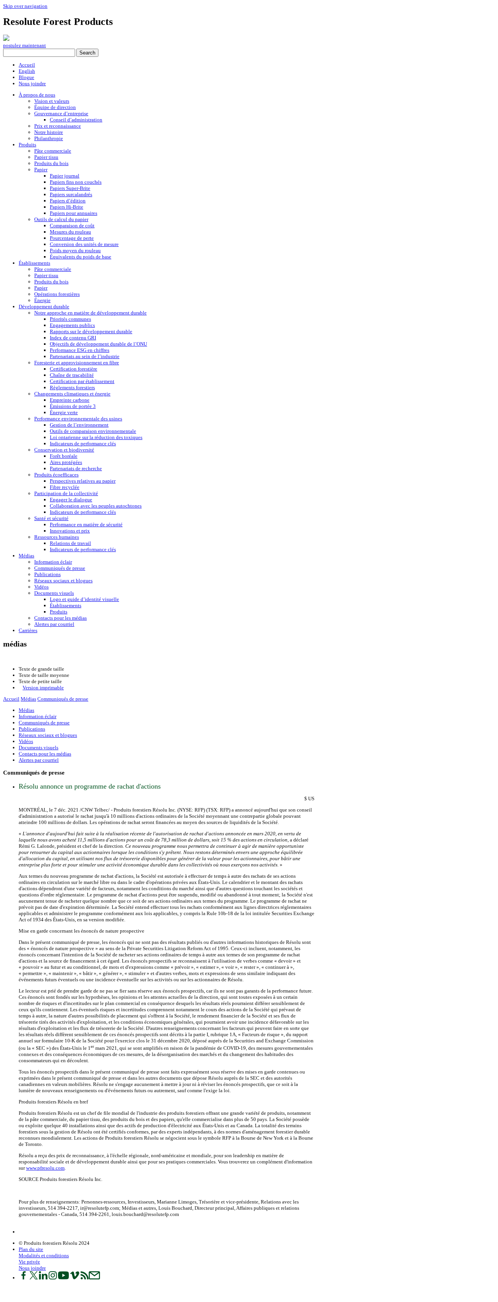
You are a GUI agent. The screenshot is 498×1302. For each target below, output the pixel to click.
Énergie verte (64, 412)
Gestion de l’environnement (79, 425)
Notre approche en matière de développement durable (90, 313)
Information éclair (53, 562)
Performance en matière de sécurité (86, 524)
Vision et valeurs (51, 101)
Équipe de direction (55, 107)
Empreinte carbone (69, 400)
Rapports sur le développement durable (91, 331)
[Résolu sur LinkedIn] (43, 1278)
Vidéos (41, 587)
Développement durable (44, 306)
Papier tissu (46, 157)
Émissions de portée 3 (73, 406)
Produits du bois (51, 163)
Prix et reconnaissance (57, 126)
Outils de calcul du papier (61, 219)
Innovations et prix (70, 531)
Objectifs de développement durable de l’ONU (98, 344)
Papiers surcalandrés (71, 194)
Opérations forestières (57, 294)
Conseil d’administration (76, 120)
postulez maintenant (24, 45)
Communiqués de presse (59, 568)
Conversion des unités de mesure (84, 244)
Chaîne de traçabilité (72, 375)
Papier (40, 169)
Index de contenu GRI (73, 338)
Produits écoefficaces (56, 475)
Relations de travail (70, 543)
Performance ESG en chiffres (79, 350)
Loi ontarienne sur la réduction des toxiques (96, 437)
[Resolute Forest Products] (6, 39)
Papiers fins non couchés (76, 182)
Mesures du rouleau (70, 232)
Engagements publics (72, 325)
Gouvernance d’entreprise (61, 113)
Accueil (27, 65)
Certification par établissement (82, 381)
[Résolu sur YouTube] (63, 1278)
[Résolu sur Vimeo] (74, 1278)
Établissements (34, 263)
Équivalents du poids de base (80, 257)
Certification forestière (73, 369)
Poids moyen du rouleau (75, 250)
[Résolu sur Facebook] (23, 1278)
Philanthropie (48, 138)
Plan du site (31, 1249)
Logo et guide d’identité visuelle (84, 599)
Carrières (28, 630)
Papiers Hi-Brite (66, 207)
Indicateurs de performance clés (83, 443)
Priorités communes (70, 319)
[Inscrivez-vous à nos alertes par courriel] (94, 1278)
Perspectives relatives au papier (83, 481)
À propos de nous (37, 95)
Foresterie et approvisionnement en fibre (76, 362)
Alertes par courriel (54, 624)
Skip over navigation (25, 6)
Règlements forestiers (72, 387)
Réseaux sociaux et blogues (63, 580)
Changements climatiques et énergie (72, 394)
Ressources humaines (56, 537)
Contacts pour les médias (60, 618)
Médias (26, 556)
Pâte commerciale (52, 151)
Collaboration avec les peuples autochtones (96, 506)
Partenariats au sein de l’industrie (84, 356)
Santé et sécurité (51, 518)
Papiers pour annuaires (73, 213)
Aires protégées (66, 462)
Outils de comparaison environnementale (93, 431)
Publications (47, 574)
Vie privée (29, 1262)
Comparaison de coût (72, 225)
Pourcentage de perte (72, 238)
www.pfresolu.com (45, 1168)
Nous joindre (32, 83)
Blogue (26, 77)
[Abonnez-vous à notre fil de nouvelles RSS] (85, 1278)
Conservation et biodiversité (64, 450)
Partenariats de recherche (76, 468)
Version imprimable (43, 688)
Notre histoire (48, 132)
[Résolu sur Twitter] (34, 1278)
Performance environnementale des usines (78, 419)
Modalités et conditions (44, 1255)
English (27, 71)
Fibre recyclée (64, 487)
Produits (27, 145)
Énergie (42, 300)
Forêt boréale (63, 456)
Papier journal (64, 176)
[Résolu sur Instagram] (53, 1278)
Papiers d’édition (68, 201)
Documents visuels (54, 593)
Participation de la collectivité (66, 493)
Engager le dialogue (71, 500)
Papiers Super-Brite (70, 188)
